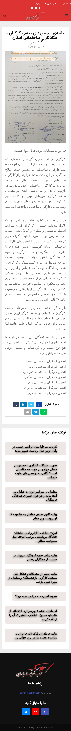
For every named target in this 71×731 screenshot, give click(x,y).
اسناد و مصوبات (51, 3)
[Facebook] (45, 711)
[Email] (26, 711)
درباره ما (37, 3)
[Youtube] (35, 711)
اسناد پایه (66, 3)
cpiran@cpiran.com (30, 692)
